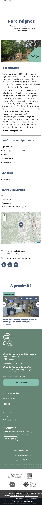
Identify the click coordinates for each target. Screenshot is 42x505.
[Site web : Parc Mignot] (9, 264)
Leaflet (13, 243)
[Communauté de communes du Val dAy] (29, 476)
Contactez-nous (21, 382)
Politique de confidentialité (21, 455)
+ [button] (4, 215)
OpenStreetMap (22, 243)
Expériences (9, 398)
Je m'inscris (10, 439)
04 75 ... (18, 258)
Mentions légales (21, 451)
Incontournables (11, 393)
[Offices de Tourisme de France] (29, 485)
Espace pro (9, 416)
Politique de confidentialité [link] (23, 501)
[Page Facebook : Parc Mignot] (16, 264)
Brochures (9, 412)
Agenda (6, 404)
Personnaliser (32, 498)
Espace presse (11, 420)
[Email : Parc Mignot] (3, 264)
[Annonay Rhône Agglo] (12, 476)
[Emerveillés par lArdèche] (12, 485)
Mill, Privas (26, 460)
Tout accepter (17, 498)
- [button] (4, 218)
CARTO (37, 243)
